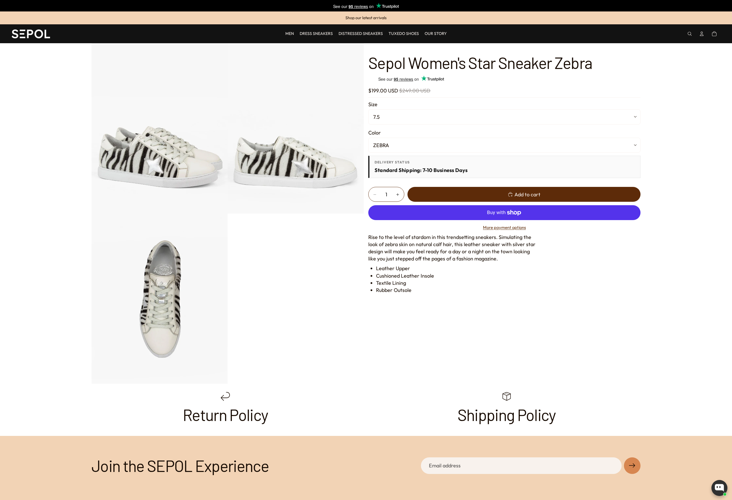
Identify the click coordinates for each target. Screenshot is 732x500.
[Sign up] (632, 465)
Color (374, 132)
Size (372, 104)
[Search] (689, 33)
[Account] (701, 33)
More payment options (504, 227)
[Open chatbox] (719, 488)
